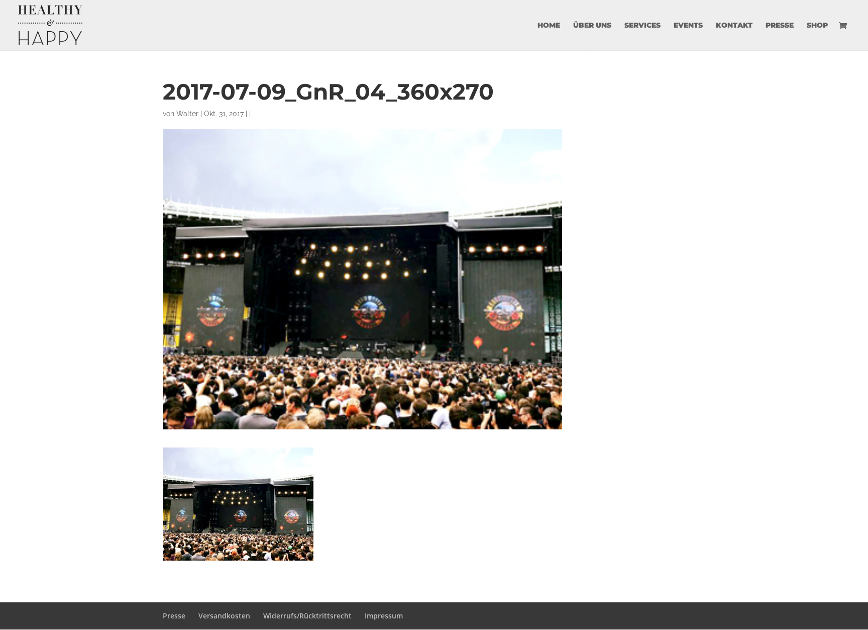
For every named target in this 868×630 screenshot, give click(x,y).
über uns (592, 26)
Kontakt (734, 26)
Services (642, 26)
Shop (817, 26)
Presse (780, 26)
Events (688, 26)
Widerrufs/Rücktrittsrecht (307, 615)
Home (548, 26)
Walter (187, 114)
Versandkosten (224, 615)
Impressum (384, 615)
